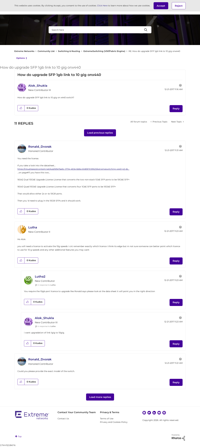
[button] (161, 5)
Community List (46, 51)
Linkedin (154, 412)
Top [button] (20, 436)
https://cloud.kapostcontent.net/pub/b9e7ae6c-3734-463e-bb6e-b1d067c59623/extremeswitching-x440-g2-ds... (73, 169)
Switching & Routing (69, 51)
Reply (176, 108)
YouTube (159, 412)
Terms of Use (106, 418)
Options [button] (20, 58)
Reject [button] (179, 5)
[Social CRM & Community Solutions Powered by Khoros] (178, 437)
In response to (46, 285)
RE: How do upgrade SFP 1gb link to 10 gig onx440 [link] (154, 51)
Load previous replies (100, 132)
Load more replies (100, 397)
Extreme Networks (24, 51)
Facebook (144, 412)
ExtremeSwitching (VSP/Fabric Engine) (104, 51)
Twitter (149, 412)
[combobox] (100, 29)
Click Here (102, 5)
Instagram (164, 412)
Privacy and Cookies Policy (114, 422)
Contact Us (63, 418)
